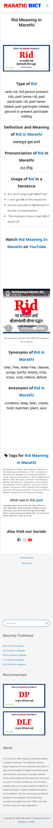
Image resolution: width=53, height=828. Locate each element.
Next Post (27, 563)
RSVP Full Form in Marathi (14, 655)
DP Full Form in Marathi (13, 646)
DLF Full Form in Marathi (14, 651)
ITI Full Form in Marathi (13, 660)
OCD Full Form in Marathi (14, 664)
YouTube (37, 246)
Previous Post (26, 558)
